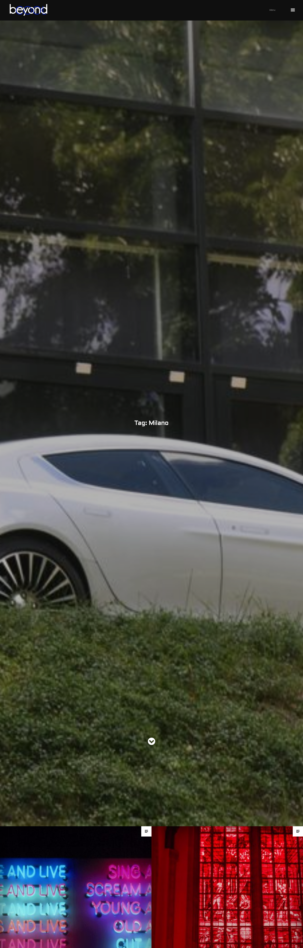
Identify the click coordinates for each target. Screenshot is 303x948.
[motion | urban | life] (147, 10)
